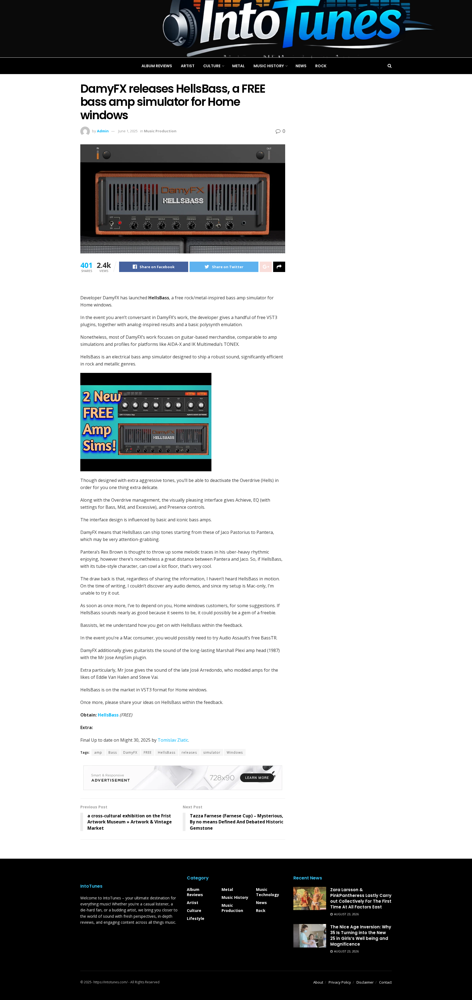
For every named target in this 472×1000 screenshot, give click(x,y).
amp (98, 752)
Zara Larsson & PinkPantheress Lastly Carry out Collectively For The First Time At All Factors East (360, 898)
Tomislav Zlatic (173, 740)
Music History (235, 897)
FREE (148, 752)
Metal (227, 889)
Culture (194, 910)
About (318, 982)
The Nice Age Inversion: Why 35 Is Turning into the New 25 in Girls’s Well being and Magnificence (360, 935)
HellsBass (108, 715)
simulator (211, 752)
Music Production (232, 908)
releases (189, 752)
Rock (261, 910)
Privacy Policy (340, 982)
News (261, 902)
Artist (192, 902)
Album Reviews (195, 892)
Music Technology (267, 892)
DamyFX (130, 752)
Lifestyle (195, 918)
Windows (235, 752)
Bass (112, 752)
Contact (385, 982)
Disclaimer (365, 982)
